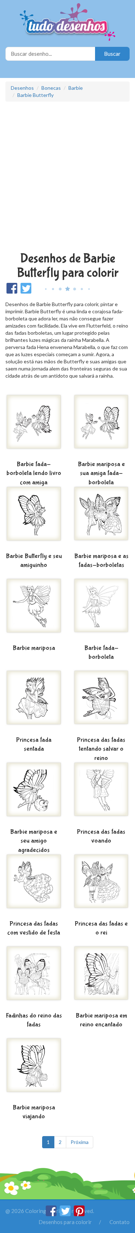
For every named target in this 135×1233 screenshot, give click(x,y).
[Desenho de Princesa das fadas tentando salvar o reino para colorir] (101, 701)
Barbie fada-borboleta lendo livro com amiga (33, 473)
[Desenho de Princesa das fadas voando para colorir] (101, 793)
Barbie (75, 88)
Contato (119, 1222)
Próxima (80, 1142)
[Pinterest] (79, 1214)
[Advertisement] (67, 177)
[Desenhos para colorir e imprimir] (67, 23)
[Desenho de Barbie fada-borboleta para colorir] (101, 610)
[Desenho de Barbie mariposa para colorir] (33, 610)
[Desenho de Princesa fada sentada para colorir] (33, 701)
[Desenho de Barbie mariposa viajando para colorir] (33, 1069)
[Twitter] (66, 1214)
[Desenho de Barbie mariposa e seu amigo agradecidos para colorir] (33, 793)
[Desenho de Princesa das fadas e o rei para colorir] (101, 885)
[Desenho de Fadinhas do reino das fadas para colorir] (33, 977)
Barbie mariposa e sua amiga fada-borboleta (101, 473)
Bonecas (51, 88)
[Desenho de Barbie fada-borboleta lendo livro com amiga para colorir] (33, 426)
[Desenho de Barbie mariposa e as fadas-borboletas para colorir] (101, 518)
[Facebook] (52, 1214)
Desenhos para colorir (65, 1222)
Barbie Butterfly (35, 95)
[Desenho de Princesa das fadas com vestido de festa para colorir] (33, 885)
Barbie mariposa (34, 648)
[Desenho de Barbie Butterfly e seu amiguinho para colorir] (33, 518)
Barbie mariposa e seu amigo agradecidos (33, 841)
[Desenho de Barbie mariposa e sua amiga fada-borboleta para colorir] (101, 426)
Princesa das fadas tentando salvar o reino (101, 749)
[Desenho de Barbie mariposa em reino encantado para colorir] (101, 977)
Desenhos (22, 88)
